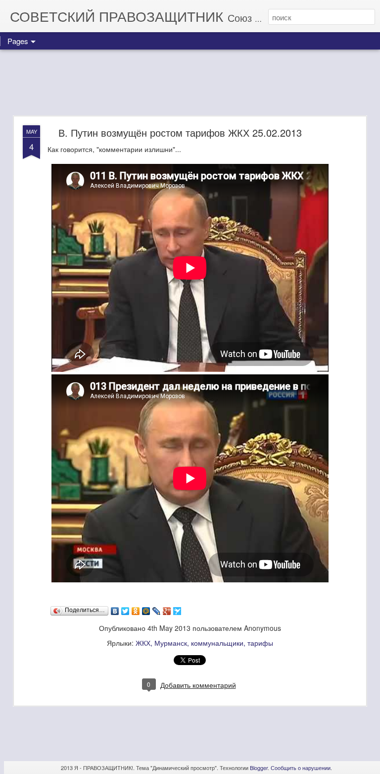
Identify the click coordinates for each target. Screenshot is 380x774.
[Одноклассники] (136, 611)
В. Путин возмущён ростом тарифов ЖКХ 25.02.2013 (180, 132)
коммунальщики (217, 643)
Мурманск (170, 643)
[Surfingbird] (177, 611)
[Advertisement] (190, 83)
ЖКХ (143, 643)
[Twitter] (125, 611)
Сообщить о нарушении (301, 768)
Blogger (259, 768)
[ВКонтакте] (115, 611)
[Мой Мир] (146, 611)
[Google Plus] (167, 611)
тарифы (260, 643)
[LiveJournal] (156, 611)
